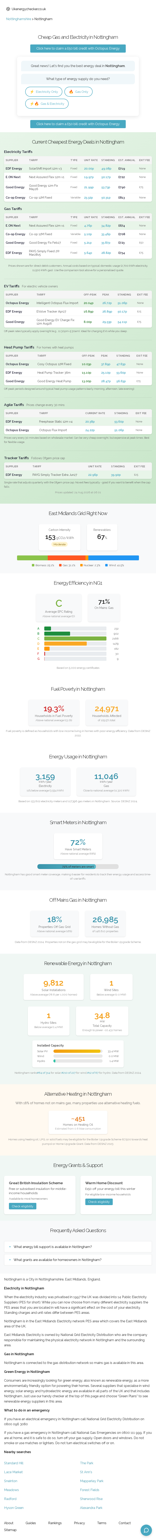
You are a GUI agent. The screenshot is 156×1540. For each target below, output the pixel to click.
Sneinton (10, 1481)
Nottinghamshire (18, 19)
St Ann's (86, 1472)
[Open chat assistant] (146, 1530)
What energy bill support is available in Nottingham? (53, 1247)
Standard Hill (13, 1463)
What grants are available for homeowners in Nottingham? (58, 1260)
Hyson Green (14, 1508)
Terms (101, 1523)
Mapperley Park (91, 1481)
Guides (31, 1523)
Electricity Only (44, 92)
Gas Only (78, 92)
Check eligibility (22, 1206)
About (8, 1523)
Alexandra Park (91, 1508)
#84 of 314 (43, 1072)
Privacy (79, 1523)
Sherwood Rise (91, 1499)
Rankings (55, 1523)
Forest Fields (89, 1490)
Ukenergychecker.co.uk (29, 9)
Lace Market (13, 1472)
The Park (86, 1463)
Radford (10, 1499)
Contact (125, 1523)
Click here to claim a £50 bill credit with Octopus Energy (78, 48)
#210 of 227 (68, 1072)
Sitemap (10, 1530)
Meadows (11, 1490)
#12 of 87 (93, 1072)
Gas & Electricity (47, 104)
